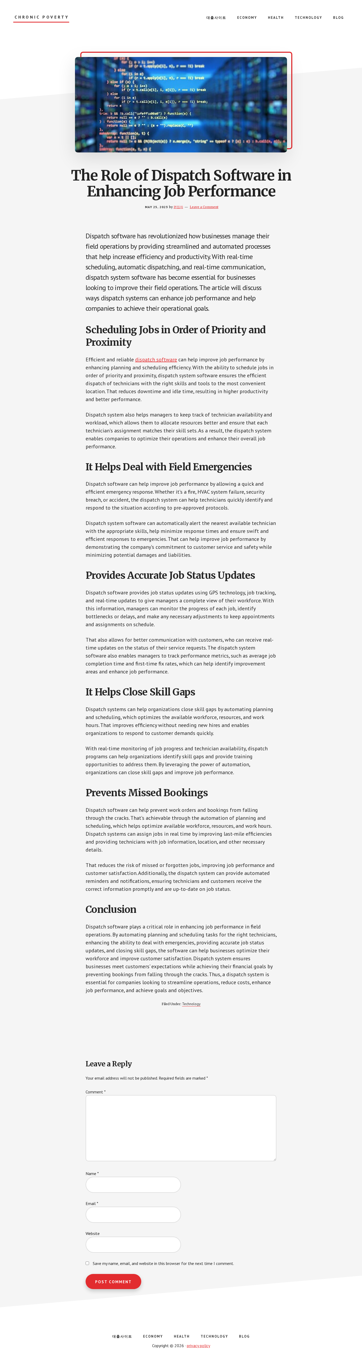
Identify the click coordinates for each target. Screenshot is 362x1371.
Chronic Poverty (42, 17)
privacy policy (198, 1345)
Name (92, 1173)
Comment (96, 1091)
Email (92, 1203)
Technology (191, 1003)
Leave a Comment (204, 207)
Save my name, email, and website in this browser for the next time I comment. (163, 1263)
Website (93, 1233)
